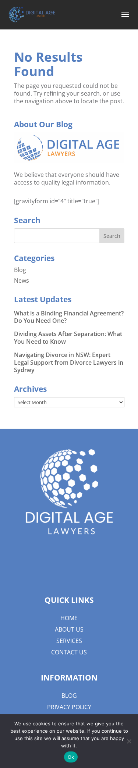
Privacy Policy (69, 707)
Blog (20, 270)
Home (69, 618)
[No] (128, 741)
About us (69, 629)
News (21, 280)
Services (69, 641)
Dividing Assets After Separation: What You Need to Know (68, 338)
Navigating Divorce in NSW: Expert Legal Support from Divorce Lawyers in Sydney (68, 362)
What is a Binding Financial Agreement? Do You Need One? (69, 317)
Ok (71, 757)
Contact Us (69, 652)
